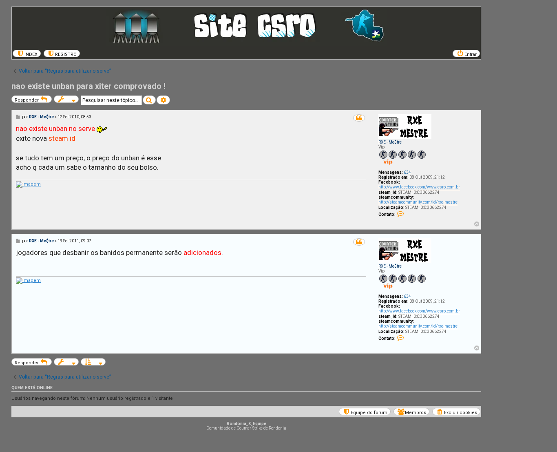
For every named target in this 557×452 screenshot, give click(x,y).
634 (407, 172)
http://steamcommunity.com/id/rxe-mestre (418, 202)
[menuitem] (27, 53)
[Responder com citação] (359, 118)
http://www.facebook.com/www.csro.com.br (419, 187)
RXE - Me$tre (390, 142)
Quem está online (32, 387)
